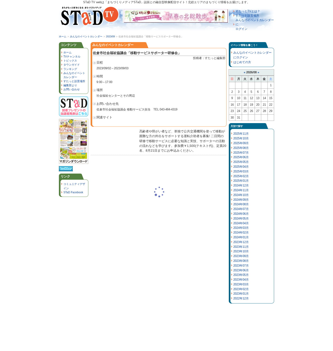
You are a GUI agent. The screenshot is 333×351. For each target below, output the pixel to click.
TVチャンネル (71, 56)
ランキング (70, 69)
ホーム (62, 36)
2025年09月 (241, 143)
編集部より (70, 85)
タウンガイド (71, 64)
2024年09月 (241, 199)
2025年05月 (241, 162)
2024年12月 (241, 185)
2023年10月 (241, 251)
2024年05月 (241, 218)
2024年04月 (241, 223)
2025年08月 (241, 148)
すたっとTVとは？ (248, 11)
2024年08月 (241, 204)
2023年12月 (241, 242)
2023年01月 (241, 293)
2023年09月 (241, 256)
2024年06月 (241, 213)
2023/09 (110, 36)
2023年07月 (241, 265)
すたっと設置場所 (247, 15)
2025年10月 (241, 138)
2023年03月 (241, 284)
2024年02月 (241, 232)
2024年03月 (241, 227)
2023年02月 (241, 289)
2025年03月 (241, 171)
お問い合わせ (71, 89)
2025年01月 (241, 180)
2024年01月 (241, 237)
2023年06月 (241, 270)
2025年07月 (241, 152)
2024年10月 (241, 195)
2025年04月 (241, 166)
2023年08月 (241, 261)
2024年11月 (241, 190)
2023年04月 (241, 279)
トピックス (70, 60)
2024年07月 (241, 209)
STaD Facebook (73, 192)
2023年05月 (241, 275)
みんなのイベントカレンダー (86, 36)
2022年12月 (241, 298)
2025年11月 (241, 133)
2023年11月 (241, 246)
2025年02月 (241, 176)
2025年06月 (241, 157)
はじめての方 (242, 62)
